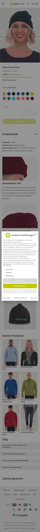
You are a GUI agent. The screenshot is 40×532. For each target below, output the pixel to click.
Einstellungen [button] (7, 264)
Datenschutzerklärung (20, 298)
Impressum (33, 298)
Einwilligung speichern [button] (20, 291)
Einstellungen (7, 298)
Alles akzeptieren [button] (20, 286)
